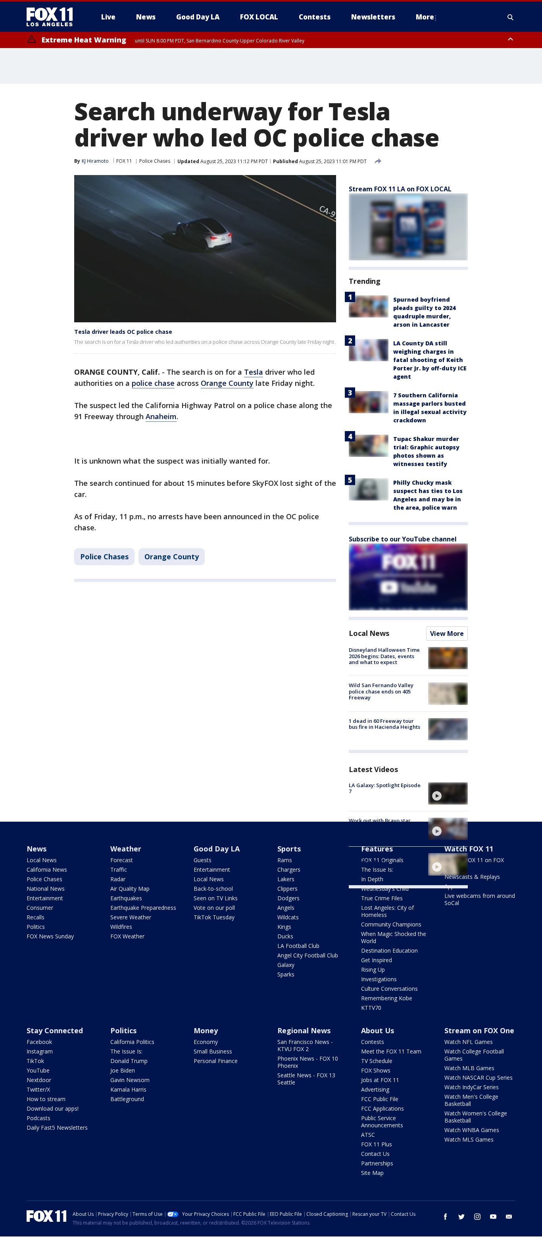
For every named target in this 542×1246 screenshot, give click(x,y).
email (509, 1216)
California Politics (132, 1042)
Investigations (379, 979)
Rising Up (373, 969)
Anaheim (161, 416)
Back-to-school (213, 888)
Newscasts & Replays (472, 876)
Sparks (285, 974)
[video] (448, 793)
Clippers (287, 888)
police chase (153, 383)
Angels (285, 907)
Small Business (213, 1051)
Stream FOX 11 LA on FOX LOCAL (400, 189)
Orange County (227, 383)
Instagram (40, 1051)
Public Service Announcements (382, 1121)
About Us (377, 1030)
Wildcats (288, 917)
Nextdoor (39, 1080)
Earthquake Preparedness (143, 907)
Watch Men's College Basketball (471, 1100)
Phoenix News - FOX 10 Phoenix (307, 1062)
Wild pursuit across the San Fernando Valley (383, 859)
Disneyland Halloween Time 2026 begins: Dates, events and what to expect (384, 656)
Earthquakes (126, 898)
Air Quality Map (130, 888)
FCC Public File (379, 1099)
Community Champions (391, 924)
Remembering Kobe (386, 998)
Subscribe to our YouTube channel (403, 539)
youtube (493, 1216)
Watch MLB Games (469, 1068)
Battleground (127, 1099)
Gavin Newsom (130, 1080)
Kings (284, 926)
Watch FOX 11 (468, 848)
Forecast (121, 860)
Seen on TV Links (216, 898)
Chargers (288, 869)
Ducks (285, 936)
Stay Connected (55, 1030)
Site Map (372, 1173)
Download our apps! (53, 1108)
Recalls (35, 917)
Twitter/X (38, 1089)
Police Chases (154, 161)
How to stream (46, 1099)
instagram (477, 1216)
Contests (372, 1042)
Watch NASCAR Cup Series (478, 1077)
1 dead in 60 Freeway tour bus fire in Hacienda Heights (384, 724)
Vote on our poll (214, 907)
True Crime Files (382, 898)
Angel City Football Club (307, 955)
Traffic (118, 869)
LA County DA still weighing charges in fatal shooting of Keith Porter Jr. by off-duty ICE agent (430, 359)
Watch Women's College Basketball (475, 1116)
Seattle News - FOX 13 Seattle (306, 1078)
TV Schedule (376, 1061)
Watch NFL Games (468, 1042)
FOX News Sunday (50, 936)
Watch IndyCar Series (471, 1087)
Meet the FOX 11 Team (391, 1051)
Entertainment (45, 898)
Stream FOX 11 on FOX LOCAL (474, 863)
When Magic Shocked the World (393, 937)
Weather (125, 848)
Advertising (375, 1089)
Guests (202, 860)
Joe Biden (122, 1070)
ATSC (368, 1134)
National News (46, 888)
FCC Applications (382, 1108)
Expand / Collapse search (510, 17)
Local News (369, 633)
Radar (117, 879)
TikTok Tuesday (214, 917)
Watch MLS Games (469, 1139)
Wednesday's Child (385, 888)
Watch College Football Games (474, 1055)
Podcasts (38, 1118)
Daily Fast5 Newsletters (57, 1127)
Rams (284, 860)
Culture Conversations (389, 988)
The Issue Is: (126, 1051)
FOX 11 (124, 161)
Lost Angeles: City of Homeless (387, 911)
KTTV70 (371, 1007)
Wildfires (121, 926)
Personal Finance (216, 1061)
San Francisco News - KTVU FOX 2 (305, 1045)
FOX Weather (127, 936)
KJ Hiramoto (95, 161)
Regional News (304, 1030)
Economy (206, 1042)
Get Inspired (376, 960)
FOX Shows (375, 1070)
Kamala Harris (128, 1089)
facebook (445, 1216)
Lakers (285, 879)
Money (206, 1030)
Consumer (40, 907)
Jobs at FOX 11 (380, 1080)
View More (447, 633)
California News (47, 869)
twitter (461, 1216)
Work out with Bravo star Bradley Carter (380, 823)
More (425, 16)
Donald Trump (129, 1061)
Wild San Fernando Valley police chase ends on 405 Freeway (381, 691)
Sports (289, 848)
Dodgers (288, 898)
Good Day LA (217, 848)
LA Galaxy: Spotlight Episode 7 (385, 788)
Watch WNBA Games (471, 1130)
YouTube (38, 1070)
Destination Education (389, 950)
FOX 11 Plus (376, 1144)
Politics (36, 926)
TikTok (35, 1061)
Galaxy (285, 965)
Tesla (253, 372)
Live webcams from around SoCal (479, 899)
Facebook (39, 1042)
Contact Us (375, 1153)
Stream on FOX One (479, 1030)
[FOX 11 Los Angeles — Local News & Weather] (53, 17)
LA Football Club (298, 945)
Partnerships (377, 1163)
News (36, 848)
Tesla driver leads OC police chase (123, 331)
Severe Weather (130, 917)
